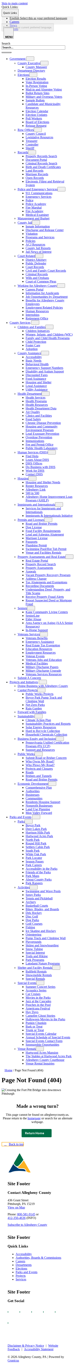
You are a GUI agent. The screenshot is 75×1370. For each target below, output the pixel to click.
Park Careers (34, 865)
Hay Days (32, 1012)
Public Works (26, 754)
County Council (36, 133)
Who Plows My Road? (40, 765)
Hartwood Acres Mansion (42, 1052)
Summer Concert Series (40, 986)
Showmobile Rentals (39, 975)
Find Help (32, 456)
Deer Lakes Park (36, 829)
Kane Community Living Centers (47, 612)
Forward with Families (32, 712)
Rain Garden (34, 708)
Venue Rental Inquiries (40, 1063)
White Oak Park (36, 854)
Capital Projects (27, 690)
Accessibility (34, 357)
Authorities (33, 791)
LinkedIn (59, 1312)
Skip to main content (15, 3)
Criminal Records (37, 274)
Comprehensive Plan (39, 787)
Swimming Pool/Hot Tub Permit (46, 549)
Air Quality (33, 412)
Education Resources (39, 649)
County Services (20, 322)
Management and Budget (33, 218)
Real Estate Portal (37, 560)
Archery (31, 902)
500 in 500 (32, 493)
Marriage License (37, 538)
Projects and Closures (39, 768)
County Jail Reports (38, 248)
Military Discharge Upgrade (43, 670)
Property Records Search (41, 156)
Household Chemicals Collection (46, 734)
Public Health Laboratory (42, 448)
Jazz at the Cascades (38, 1001)
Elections (23, 75)
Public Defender (36, 263)
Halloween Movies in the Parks (45, 1019)
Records (23, 152)
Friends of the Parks (38, 872)
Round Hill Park (36, 843)
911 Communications (39, 193)
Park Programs (35, 960)
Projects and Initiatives (24, 682)
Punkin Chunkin (36, 1023)
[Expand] (30, 58)
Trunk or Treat (35, 1030)
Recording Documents (40, 586)
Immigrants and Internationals (36, 504)
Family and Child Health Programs (48, 338)
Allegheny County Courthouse (45, 1060)
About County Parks (39, 879)
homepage (34, 1118)
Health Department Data (41, 408)
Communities (34, 798)
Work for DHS (35, 470)
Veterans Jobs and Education (44, 660)
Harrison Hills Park (38, 832)
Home (8, 1070)
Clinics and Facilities (39, 415)
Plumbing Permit (36, 545)
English (38, 18)
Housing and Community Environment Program (42, 428)
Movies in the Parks (38, 997)
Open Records (35, 178)
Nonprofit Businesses (39, 805)
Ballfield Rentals (36, 971)
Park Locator (34, 858)
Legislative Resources (39, 137)
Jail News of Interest (38, 251)
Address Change (36, 578)
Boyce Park (33, 825)
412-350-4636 (17, 1218)
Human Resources (37, 311)
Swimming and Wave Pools (43, 891)
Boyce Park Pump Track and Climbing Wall (44, 699)
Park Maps (32, 876)
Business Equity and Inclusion (37, 738)
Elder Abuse (33, 619)
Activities (24, 887)
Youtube (35, 1312)
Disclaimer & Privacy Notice (26, 1345)
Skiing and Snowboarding (42, 945)
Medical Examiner (37, 214)
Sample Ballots (35, 100)
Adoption (32, 349)
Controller (32, 144)
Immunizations (35, 441)
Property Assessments (39, 568)
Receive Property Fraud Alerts (45, 596)
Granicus (13, 1360)
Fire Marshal (34, 207)
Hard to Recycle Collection (43, 731)
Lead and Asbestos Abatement (45, 534)
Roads (30, 772)
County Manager (36, 67)
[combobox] (28, 27)
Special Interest (35, 952)
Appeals (31, 571)
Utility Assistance (37, 389)
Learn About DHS (37, 459)
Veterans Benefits (37, 638)
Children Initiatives (38, 331)
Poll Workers (34, 118)
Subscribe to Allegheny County (27, 1224)
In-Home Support (37, 630)
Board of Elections (37, 122)
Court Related (26, 256)
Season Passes (35, 861)
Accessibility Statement (38, 1349)
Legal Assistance (36, 386)
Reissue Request (36, 125)
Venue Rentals (27, 1048)
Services (21, 1279)
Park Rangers (34, 883)
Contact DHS (34, 474)
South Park (33, 850)
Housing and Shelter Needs (43, 482)
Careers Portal (34, 289)
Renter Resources (37, 486)
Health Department (30, 393)
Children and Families (31, 327)
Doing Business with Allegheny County (43, 686)
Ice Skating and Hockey (41, 931)
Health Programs (36, 401)
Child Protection (36, 341)
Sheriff (30, 148)
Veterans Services (29, 634)
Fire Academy (34, 211)
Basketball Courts (37, 905)
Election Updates (36, 114)
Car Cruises (33, 994)
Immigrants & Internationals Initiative (49, 515)
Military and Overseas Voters (44, 96)
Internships (32, 314)
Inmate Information (38, 226)
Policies (30, 241)
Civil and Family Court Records (46, 270)
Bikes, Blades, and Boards (42, 909)
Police (29, 200)
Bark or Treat (34, 1026)
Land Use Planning (38, 809)
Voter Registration (37, 82)
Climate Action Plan (38, 720)
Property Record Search (41, 564)
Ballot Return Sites (37, 93)
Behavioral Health (37, 364)
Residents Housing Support (43, 802)
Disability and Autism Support (45, 371)
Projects (21, 1275)
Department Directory (31, 70)
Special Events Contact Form (44, 1041)
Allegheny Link (36, 489)
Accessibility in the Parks (41, 868)
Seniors (22, 608)
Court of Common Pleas (41, 281)
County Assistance (29, 353)
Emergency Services (38, 196)
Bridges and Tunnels (39, 776)
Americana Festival (38, 1008)
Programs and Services (40, 237)
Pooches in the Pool (38, 1005)
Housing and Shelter (38, 382)
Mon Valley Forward (39, 813)
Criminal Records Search (41, 163)
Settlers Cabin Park (38, 847)
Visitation (32, 233)
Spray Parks (33, 894)
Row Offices (26, 130)
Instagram (23, 1312)
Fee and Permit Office (39, 444)
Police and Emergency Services (37, 189)
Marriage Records (37, 174)
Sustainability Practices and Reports (48, 723)
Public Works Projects (39, 694)
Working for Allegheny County (37, 285)
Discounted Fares (37, 375)
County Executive (29, 63)
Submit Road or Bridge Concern (46, 758)
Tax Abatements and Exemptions (46, 582)
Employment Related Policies (44, 307)
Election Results (36, 78)
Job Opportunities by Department (47, 296)
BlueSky (12, 1323)
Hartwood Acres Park (39, 836)
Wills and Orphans (37, 278)
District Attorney (36, 259)
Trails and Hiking (37, 956)
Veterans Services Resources (44, 674)
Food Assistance (36, 378)
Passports (31, 541)
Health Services (35, 397)
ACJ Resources (35, 244)
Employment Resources (41, 652)
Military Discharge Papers (42, 667)
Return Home (34, 1133)
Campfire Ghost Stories (40, 1015)
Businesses (32, 794)
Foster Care (33, 345)
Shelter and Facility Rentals (35, 967)
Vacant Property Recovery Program (48, 575)
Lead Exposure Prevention (42, 433)
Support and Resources (40, 749)
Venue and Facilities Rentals (43, 552)
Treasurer (31, 141)
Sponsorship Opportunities (42, 1044)
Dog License (34, 527)
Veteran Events (35, 656)
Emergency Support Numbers (44, 368)
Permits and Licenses (31, 520)
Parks (21, 821)
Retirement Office (37, 318)
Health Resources (37, 404)
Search (6, 43)
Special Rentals (35, 978)
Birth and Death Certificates (43, 167)
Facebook (12, 1312)
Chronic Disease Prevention (43, 423)
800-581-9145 (26, 1214)
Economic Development (33, 783)
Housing (23, 478)
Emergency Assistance (40, 641)
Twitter (47, 1312)
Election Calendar (37, 111)
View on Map (16, 1207)
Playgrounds (33, 941)
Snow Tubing (34, 949)
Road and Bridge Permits (41, 523)
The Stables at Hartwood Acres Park (49, 1056)
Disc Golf (32, 916)
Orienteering (33, 934)
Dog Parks (32, 920)
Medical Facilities (37, 663)
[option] (41, 18)
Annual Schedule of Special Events (48, 1037)
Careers (20, 1261)
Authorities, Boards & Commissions (38, 1257)
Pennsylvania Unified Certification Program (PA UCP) (47, 744)
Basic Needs (33, 360)
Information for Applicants (42, 293)
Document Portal (36, 159)
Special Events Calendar (41, 1033)
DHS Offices (34, 463)
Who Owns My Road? (40, 761)
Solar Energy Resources (41, 727)
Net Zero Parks (35, 704)
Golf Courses (34, 923)
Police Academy (36, 204)
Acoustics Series (36, 990)
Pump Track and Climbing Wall (46, 938)
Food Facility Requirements (43, 531)
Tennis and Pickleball (39, 898)
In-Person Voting (36, 86)
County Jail (25, 222)
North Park (33, 839)
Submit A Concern (29, 678)
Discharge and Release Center (45, 230)
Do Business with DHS (40, 467)
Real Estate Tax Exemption (43, 645)
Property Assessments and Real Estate (41, 556)
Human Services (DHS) (33, 452)
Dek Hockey (34, 913)
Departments (24, 1265)
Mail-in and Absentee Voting (44, 89)
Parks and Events (20, 817)
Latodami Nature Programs (43, 963)
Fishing (30, 927)
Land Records (34, 170)
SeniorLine (33, 615)
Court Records (35, 267)
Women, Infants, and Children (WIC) (49, 334)
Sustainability (26, 716)
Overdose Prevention (39, 437)
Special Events (27, 983)
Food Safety (33, 419)
